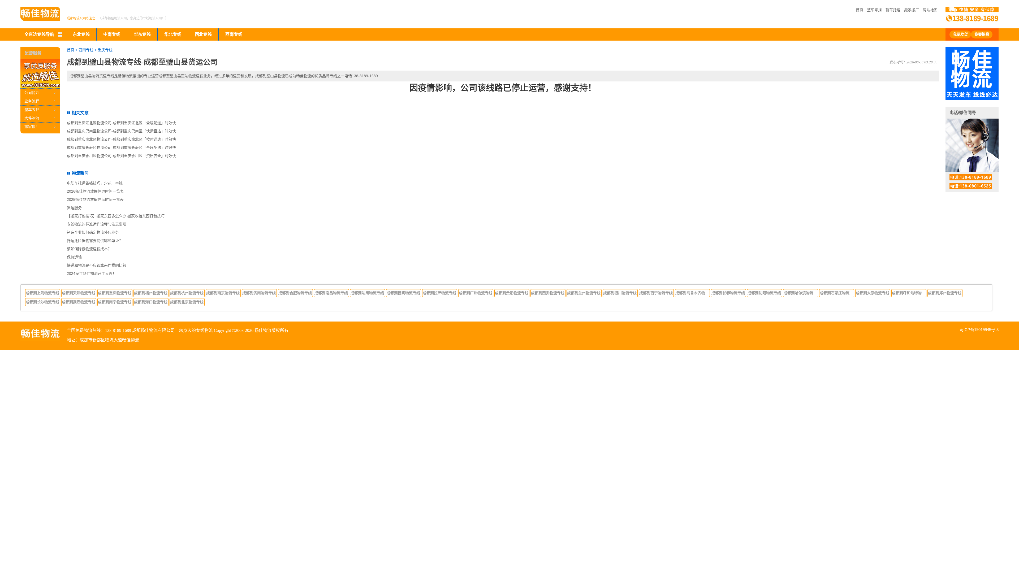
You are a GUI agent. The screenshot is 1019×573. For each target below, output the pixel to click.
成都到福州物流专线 (150, 293)
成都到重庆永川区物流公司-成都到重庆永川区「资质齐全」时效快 (121, 156)
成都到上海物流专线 (42, 293)
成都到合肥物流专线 (295, 293)
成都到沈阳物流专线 (764, 293)
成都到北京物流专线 (187, 302)
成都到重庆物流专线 (114, 293)
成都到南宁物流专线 (114, 302)
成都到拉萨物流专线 (439, 293)
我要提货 (981, 34)
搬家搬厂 (911, 10)
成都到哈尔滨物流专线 (801, 293)
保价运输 (74, 257)
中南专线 (111, 34)
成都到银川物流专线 (620, 293)
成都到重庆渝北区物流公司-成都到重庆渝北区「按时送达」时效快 (121, 139)
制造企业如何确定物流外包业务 (93, 232)
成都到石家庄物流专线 (837, 293)
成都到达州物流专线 (367, 293)
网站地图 (930, 10)
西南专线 (233, 34)
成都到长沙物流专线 (42, 302)
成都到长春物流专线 (728, 293)
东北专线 (81, 34)
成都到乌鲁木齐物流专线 (692, 293)
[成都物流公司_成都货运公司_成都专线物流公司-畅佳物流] (40, 14)
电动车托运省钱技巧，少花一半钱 (95, 183)
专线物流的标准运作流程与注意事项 (96, 224)
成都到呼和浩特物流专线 (909, 293)
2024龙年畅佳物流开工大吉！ (91, 273)
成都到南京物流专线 (223, 293)
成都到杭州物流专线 (187, 293)
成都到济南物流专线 (259, 293)
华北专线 (172, 34)
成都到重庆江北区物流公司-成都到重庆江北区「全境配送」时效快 (121, 123)
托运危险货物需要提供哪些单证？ (95, 240)
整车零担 (874, 10)
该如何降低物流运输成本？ (89, 249)
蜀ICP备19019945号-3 (979, 329)
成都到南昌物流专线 (331, 293)
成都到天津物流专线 (78, 293)
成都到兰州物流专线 (584, 293)
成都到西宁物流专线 (656, 293)
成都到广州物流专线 (475, 293)
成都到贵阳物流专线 (511, 293)
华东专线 (142, 34)
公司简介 (31, 92)
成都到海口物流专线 (150, 302)
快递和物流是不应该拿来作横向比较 (96, 265)
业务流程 (31, 101)
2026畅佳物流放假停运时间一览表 (95, 191)
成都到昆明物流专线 (403, 293)
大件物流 (31, 118)
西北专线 (203, 34)
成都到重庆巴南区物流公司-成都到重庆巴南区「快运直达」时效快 (121, 131)
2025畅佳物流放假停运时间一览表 (95, 199)
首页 (859, 10)
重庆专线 (105, 50)
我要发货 (960, 34)
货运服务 (74, 208)
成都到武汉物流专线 (78, 302)
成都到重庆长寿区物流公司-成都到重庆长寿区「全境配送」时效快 (121, 147)
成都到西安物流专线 (547, 293)
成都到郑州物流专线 (944, 293)
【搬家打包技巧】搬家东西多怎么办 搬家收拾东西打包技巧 (116, 216)
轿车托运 (893, 10)
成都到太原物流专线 (872, 293)
